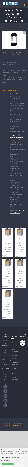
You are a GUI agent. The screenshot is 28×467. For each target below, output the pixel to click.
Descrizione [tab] (5, 90)
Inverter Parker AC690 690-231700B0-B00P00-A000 (8, 276)
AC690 (21, 80)
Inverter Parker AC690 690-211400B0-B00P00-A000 (7, 306)
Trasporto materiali (14, 378)
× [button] (26, 449)
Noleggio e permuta (14, 371)
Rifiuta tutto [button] (20, 464)
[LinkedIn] (5, 401)
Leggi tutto (5, 256)
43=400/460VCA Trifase (10, 80)
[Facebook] (5, 391)
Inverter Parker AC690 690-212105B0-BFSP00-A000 (20, 245)
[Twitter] (5, 386)
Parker (5, 82)
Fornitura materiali (14, 363)
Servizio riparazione (14, 357)
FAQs (21, 425)
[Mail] (5, 405)
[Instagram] (5, 396)
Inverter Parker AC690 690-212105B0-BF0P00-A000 (7, 245)
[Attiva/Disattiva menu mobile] (25, 5)
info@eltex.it (6, 368)
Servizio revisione (14, 350)
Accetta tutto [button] (7, 464)
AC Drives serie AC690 (17, 72)
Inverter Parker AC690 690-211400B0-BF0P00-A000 (20, 276)
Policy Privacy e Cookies (12, 425)
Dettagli (8, 232)
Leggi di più (12, 455)
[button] (24, 32)
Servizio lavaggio (14, 344)
